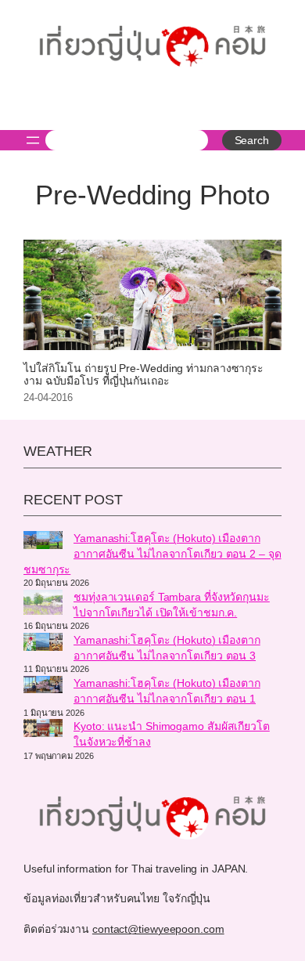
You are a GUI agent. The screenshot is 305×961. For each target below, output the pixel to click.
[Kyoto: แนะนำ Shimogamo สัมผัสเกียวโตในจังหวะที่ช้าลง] (43, 730)
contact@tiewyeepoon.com (158, 929)
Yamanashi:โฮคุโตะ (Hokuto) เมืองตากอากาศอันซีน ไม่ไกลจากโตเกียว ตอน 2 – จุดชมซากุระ (152, 553)
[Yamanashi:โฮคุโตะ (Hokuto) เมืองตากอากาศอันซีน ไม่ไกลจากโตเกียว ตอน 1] (43, 687)
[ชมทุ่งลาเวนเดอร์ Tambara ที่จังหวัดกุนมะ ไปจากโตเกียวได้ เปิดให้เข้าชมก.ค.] (43, 605)
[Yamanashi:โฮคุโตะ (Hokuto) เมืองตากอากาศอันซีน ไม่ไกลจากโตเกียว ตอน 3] (43, 644)
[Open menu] (32, 140)
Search (252, 140)
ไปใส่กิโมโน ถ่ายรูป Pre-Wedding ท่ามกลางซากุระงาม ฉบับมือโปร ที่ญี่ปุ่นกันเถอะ (143, 375)
